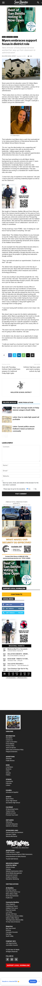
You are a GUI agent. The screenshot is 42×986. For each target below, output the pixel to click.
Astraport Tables (11, 834)
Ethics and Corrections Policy (14, 749)
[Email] (28, 355)
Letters (8, 785)
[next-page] (6, 436)
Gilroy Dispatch (10, 904)
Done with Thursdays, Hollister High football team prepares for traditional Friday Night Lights (11, 370)
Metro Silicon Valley (12, 894)
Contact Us (9, 740)
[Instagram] (11, 959)
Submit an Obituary (12, 826)
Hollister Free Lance (12, 908)
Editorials (9, 783)
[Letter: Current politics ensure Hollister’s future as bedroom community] (7, 428)
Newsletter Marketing (12, 879)
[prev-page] (3, 436)
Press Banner (10, 916)
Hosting (8, 869)
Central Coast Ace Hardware (14, 832)
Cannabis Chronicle (12, 932)
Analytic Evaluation (11, 877)
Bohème (8, 930)
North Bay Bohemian (12, 896)
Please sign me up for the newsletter (14, 489)
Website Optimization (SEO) (14, 871)
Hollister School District (9, 56)
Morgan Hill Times (11, 914)
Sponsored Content (12, 875)
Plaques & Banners (11, 751)
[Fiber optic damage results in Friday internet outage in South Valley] (7, 410)
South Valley (9, 936)
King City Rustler (11, 910)
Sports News (10, 799)
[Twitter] (15, 355)
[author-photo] (21, 385)
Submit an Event (11, 813)
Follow (20, 608)
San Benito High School (13, 802)
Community (9, 781)
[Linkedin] (19, 355)
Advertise (9, 758)
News (4, 37)
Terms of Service (11, 747)
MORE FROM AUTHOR (26, 402)
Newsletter (9, 738)
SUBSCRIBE (9, 731)
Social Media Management (14, 873)
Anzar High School (11, 800)
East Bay (8, 934)
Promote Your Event (12, 815)
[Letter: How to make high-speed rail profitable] (7, 419)
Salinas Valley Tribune (12, 918)
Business (8, 769)
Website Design (10, 867)
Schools (15, 37)
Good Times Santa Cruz (13, 892)
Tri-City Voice (10, 922)
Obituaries (9, 822)
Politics (8, 775)
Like (22, 604)
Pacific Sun (9, 898)
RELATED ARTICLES (9, 402)
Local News (9, 37)
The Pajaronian (10, 920)
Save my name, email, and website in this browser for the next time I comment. (20, 484)
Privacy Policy (10, 745)
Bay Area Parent (11, 928)
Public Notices (10, 760)
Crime (7, 771)
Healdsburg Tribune (12, 906)
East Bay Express (11, 890)
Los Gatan (9, 912)
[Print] (32, 355)
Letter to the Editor (11, 742)
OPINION (8, 779)
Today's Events (10, 811)
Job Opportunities (11, 943)
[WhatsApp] (23, 355)
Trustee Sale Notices (12, 859)
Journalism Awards (12, 945)
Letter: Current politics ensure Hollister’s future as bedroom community (24, 429)
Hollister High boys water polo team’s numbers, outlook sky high (31, 369)
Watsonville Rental (11, 836)
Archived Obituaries (12, 824)
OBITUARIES (10, 820)
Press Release (10, 744)
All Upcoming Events (12, 809)
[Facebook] (10, 355)
